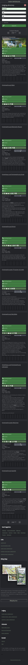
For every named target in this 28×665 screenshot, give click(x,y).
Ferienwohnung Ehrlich (9, 226)
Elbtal (18, 532)
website (5, 51)
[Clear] (25, 5)
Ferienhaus (23, 532)
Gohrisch (11, 532)
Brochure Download (6, 630)
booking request (7, 48)
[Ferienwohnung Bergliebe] (14, 320)
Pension (4, 535)
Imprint (3, 641)
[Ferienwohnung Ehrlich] (14, 232)
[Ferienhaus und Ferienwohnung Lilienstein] (14, 372)
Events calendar (5, 633)
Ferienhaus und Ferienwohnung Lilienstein (11, 366)
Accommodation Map (5, 545)
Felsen (15, 532)
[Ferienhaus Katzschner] (14, 42)
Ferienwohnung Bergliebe (9, 314)
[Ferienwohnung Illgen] (14, 90)
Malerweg (18, 530)
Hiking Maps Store (13, 600)
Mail (2, 644)
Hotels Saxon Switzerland (6, 548)
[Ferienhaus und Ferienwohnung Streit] (14, 180)
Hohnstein (9, 535)
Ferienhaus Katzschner (8, 37)
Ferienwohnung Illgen (8, 85)
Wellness (4, 530)
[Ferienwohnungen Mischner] (14, 428)
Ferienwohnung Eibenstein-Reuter (12, 127)
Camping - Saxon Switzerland (8, 619)
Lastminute (3, 542)
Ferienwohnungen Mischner (10, 423)
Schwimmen (5, 532)
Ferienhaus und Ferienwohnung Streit (13, 174)
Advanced (6, 22)
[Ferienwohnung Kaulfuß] (14, 476)
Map (5, 53)
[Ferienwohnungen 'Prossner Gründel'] (14, 275)
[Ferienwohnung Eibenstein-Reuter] (14, 134)
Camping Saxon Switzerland (7, 554)
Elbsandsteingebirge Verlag (15, 659)
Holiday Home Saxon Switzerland (8, 551)
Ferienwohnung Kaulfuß (9, 471)
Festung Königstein (11, 530)
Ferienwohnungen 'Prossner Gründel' (13, 270)
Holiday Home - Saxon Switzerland (9, 616)
